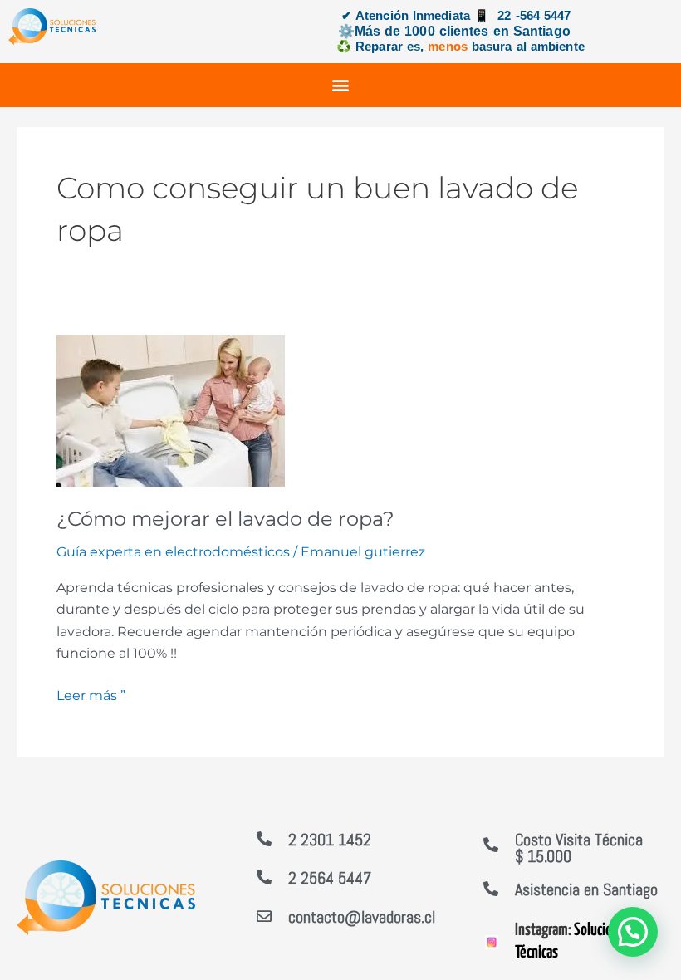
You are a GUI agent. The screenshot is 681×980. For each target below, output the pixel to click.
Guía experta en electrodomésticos (173, 552)
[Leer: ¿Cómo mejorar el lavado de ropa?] (170, 410)
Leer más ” (90, 694)
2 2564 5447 (329, 878)
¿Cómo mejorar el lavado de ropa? (225, 519)
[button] (341, 85)
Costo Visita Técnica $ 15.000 (579, 848)
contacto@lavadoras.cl (361, 917)
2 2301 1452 (329, 839)
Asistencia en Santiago (586, 889)
